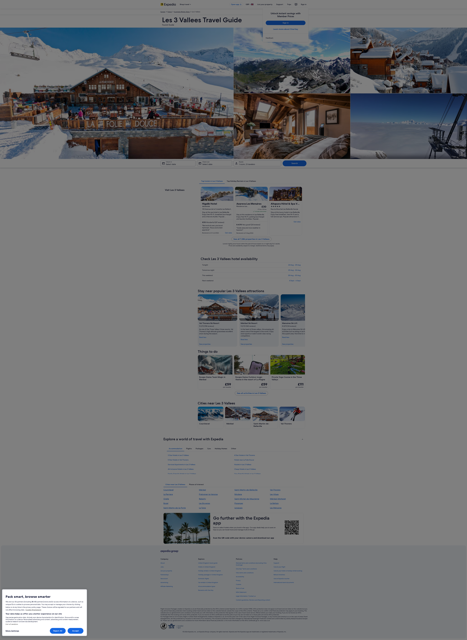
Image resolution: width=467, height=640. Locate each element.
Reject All (57, 631)
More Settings (12, 631)
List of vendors (12, 624)
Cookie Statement (33, 610)
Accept (75, 631)
